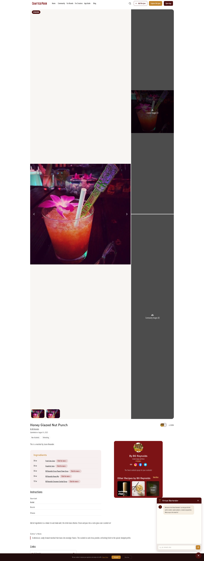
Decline (127, 557)
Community (61, 3)
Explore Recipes (155, 3)
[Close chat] (198, 555)
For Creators (79, 3)
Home (53, 3)
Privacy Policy (105, 557)
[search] (130, 3)
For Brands (70, 3)
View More (155, 477)
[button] (35, 437)
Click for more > (61, 461)
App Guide (87, 3)
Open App (168, 3)
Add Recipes (142, 3)
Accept (116, 557)
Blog (94, 3)
